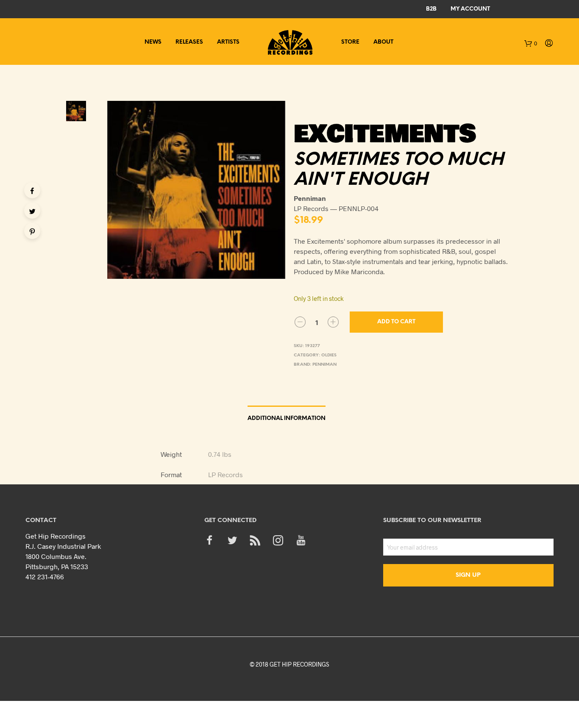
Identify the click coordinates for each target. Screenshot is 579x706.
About (383, 42)
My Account (470, 9)
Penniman (324, 364)
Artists (228, 42)
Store (350, 42)
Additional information (287, 418)
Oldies (329, 355)
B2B (431, 9)
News (153, 42)
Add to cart (396, 322)
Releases (189, 42)
